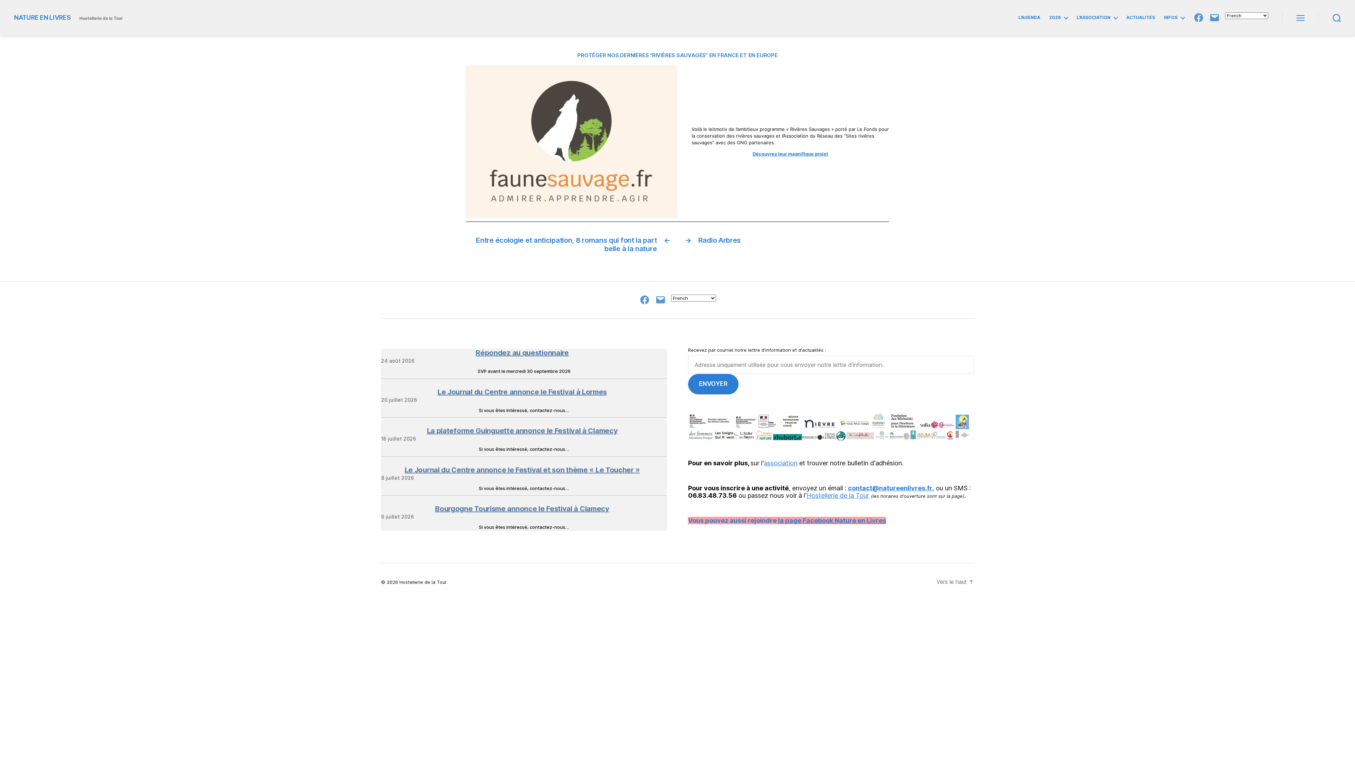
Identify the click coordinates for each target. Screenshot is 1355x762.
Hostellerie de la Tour (838, 495)
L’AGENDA (1029, 17)
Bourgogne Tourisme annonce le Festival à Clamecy (522, 508)
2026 (1055, 17)
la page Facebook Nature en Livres (832, 520)
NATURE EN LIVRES (42, 17)
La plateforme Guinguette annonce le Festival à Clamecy (522, 431)
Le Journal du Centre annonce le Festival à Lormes (522, 392)
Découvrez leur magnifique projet (790, 154)
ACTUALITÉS (1140, 17)
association (780, 463)
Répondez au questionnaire (522, 353)
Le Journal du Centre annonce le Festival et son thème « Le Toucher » (522, 470)
